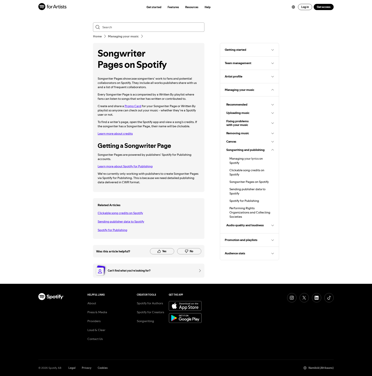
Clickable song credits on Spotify (120, 213)
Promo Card (133, 106)
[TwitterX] (304, 297)
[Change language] (293, 7)
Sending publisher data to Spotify (121, 221)
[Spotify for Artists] (52, 7)
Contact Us (95, 339)
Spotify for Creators (150, 312)
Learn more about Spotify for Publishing (125, 166)
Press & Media (97, 312)
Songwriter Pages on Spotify (249, 182)
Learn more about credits (115, 133)
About (91, 303)
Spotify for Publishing (112, 230)
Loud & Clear (96, 330)
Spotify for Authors (150, 303)
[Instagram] (291, 297)
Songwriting (145, 321)
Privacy (86, 368)
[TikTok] (329, 297)
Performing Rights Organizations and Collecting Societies (249, 212)
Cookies (103, 368)
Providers (94, 321)
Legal (72, 368)
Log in (305, 7)
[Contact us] (198, 270)
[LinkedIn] (316, 297)
